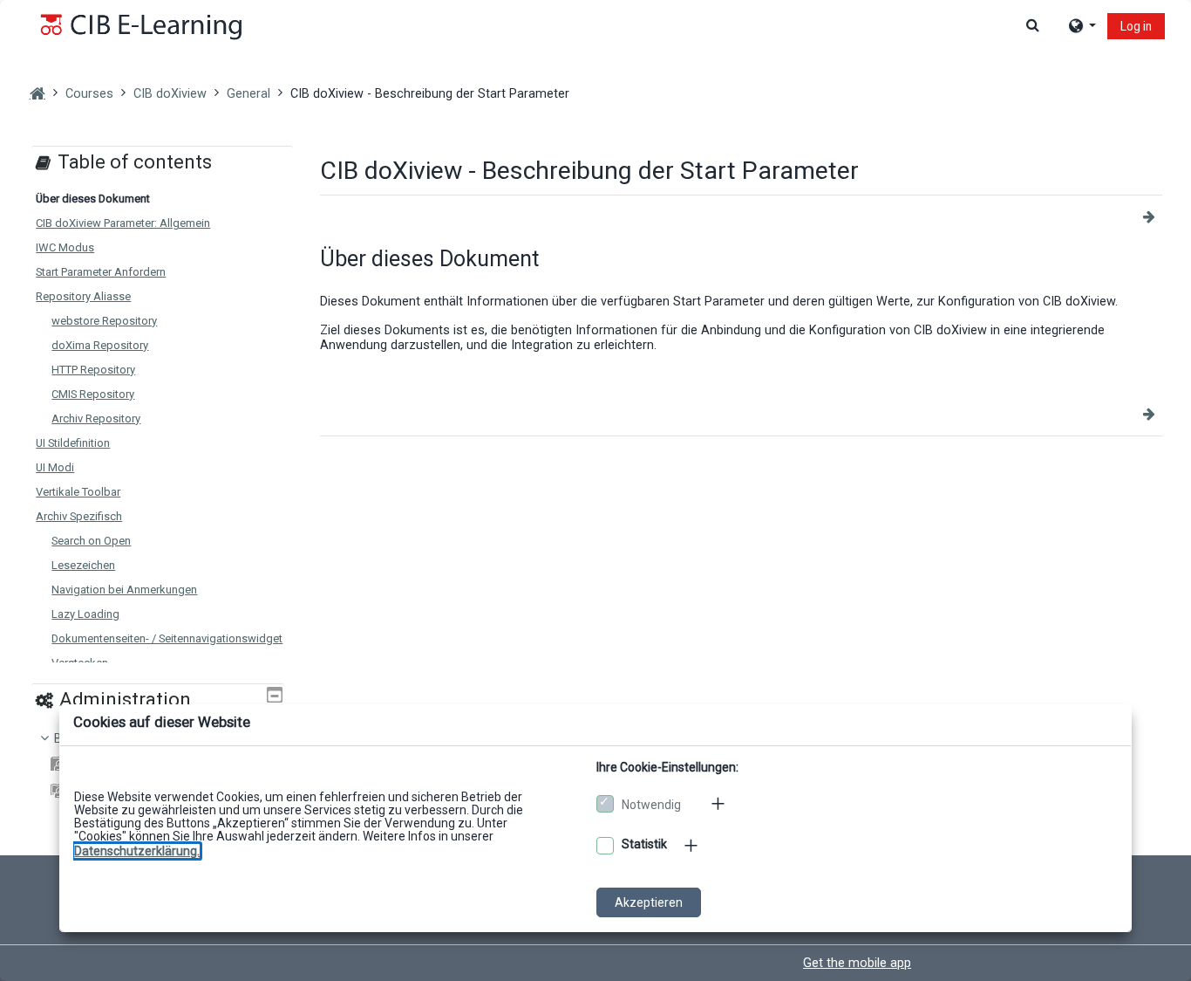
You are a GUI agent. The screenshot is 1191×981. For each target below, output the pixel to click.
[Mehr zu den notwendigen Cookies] (719, 803)
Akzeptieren (649, 902)
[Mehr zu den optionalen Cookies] (692, 845)
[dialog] (595, 490)
